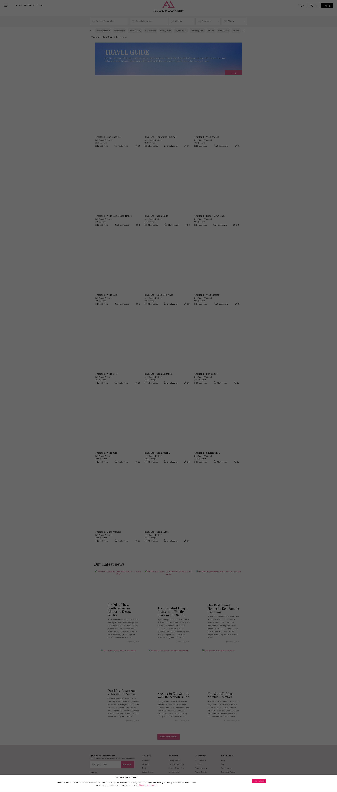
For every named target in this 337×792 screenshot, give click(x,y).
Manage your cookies (148, 785)
